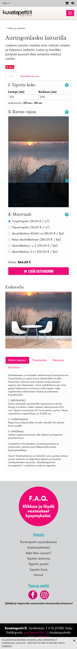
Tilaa (11, 76)
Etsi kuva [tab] (14, 367)
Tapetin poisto (38, 564)
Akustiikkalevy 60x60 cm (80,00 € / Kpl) (38, 233)
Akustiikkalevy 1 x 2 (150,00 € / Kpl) (34, 246)
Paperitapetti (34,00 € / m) (31, 227)
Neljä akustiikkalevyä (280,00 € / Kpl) (36, 239)
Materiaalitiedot (38, 548)
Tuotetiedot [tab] (39, 360)
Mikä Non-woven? (38, 553)
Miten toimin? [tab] (17, 360)
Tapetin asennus (38, 558)
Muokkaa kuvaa (29, 76)
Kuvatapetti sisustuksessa (38, 542)
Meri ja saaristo (17, 28)
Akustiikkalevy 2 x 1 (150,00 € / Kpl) (34, 252)
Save (11, 67)
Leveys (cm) (16, 92)
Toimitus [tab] (58, 360)
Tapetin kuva (38, 570)
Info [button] (5, 3)
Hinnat (38, 575)
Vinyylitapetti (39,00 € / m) (30, 221)
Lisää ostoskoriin (40, 271)
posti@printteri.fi (35, 632)
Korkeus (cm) (47, 92)
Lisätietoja (7, 646)
